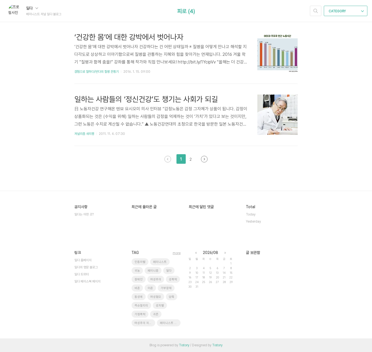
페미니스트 (160, 262)
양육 (171, 297)
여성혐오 (155, 297)
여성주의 (155, 279)
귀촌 (155, 314)
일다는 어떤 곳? (84, 214)
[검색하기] (315, 11)
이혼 (150, 288)
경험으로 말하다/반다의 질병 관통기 (96, 72)
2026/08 (210, 252)
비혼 (137, 288)
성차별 (160, 305)
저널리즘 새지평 (84, 134)
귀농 (137, 270)
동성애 (139, 297)
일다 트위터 (81, 274)
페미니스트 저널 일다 (170, 323)
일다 (30, 8)
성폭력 (173, 279)
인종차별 (140, 262)
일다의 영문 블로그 (86, 267)
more (177, 253)
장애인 (139, 279)
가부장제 (166, 288)
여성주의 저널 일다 (145, 323)
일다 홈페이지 (83, 260)
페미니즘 (153, 270)
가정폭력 (140, 314)
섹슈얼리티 (141, 305)
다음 (204, 159)
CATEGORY (338, 11)
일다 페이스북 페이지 (87, 281)
